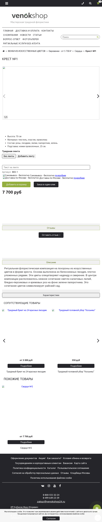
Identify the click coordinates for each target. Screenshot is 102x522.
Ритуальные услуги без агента (21, 43)
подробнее (60, 175)
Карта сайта (80, 463)
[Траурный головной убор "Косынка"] (76, 333)
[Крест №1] (51, 93)
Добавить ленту (26, 156)
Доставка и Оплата (27, 31)
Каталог (51, 468)
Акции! (42, 458)
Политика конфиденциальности (29, 468)
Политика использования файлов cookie (51, 478)
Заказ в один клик (46, 184)
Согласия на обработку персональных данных (35, 473)
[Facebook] (60, 485)
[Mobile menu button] (6, 3)
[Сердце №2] (26, 409)
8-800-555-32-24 (51, 495)
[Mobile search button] (90, 3)
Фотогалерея (30, 39)
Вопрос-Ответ (11, 39)
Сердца (78, 51)
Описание (51, 262)
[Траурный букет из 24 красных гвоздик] (26, 333)
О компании (10, 35)
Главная (8, 31)
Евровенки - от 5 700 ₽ (60, 51)
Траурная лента (11, 151)
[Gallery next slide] (98, 96)
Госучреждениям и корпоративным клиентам (38, 463)
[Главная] (4, 51)
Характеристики (51, 295)
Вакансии (68, 463)
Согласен (51, 518)
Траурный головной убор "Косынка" (76, 371)
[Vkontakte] (42, 485)
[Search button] (97, 37)
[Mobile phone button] (83, 3)
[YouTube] (54, 485)
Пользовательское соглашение (73, 468)
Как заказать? (54, 458)
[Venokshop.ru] (30, 17)
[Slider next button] (98, 340)
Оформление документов (24, 458)
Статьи (37, 35)
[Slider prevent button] (4, 340)
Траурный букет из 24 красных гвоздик (26, 371)
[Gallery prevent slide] (4, 96)
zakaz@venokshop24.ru (51, 501)
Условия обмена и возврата (77, 458)
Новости (25, 35)
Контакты (48, 31)
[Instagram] (49, 485)
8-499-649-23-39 (51, 498)
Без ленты (9, 156)
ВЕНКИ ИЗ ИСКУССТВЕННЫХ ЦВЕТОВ (26, 51)
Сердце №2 (26, 448)
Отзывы (51, 228)
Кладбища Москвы (80, 473)
